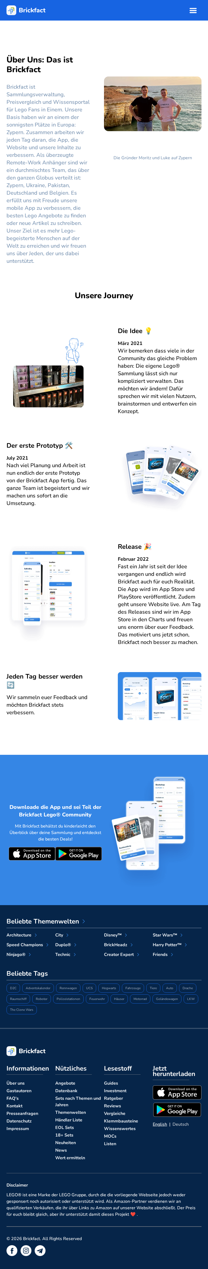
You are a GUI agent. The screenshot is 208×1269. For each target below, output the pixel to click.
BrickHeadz (115, 945)
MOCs (110, 1136)
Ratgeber (113, 1098)
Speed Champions (24, 945)
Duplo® (63, 945)
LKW (191, 999)
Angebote (65, 1083)
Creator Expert (119, 954)
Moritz (145, 158)
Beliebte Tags (27, 973)
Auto (169, 988)
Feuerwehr (97, 999)
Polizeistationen (68, 999)
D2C (13, 988)
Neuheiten (65, 1143)
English (160, 1124)
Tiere (153, 988)
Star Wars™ (165, 935)
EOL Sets (64, 1128)
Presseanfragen (22, 1114)
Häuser (119, 999)
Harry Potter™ (167, 945)
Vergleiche (114, 1114)
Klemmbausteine (121, 1121)
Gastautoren (18, 1091)
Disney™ (113, 935)
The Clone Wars (21, 1010)
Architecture (18, 935)
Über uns (15, 1083)
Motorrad (140, 999)
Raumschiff (18, 999)
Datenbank (66, 1091)
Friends (160, 954)
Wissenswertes (120, 1129)
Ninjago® (15, 954)
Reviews (112, 1106)
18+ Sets (64, 1135)
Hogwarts (109, 988)
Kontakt (14, 1106)
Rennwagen (68, 988)
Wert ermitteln (70, 1158)
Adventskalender (38, 988)
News (61, 1150)
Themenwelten (70, 1112)
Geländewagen (167, 999)
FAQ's (12, 1098)
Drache (188, 988)
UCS (89, 988)
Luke (165, 158)
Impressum (17, 1129)
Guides (111, 1083)
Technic (62, 954)
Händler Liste (68, 1120)
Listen (110, 1144)
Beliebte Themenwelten (42, 921)
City (59, 935)
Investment (115, 1091)
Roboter (41, 999)
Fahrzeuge (133, 988)
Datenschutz (19, 1121)
